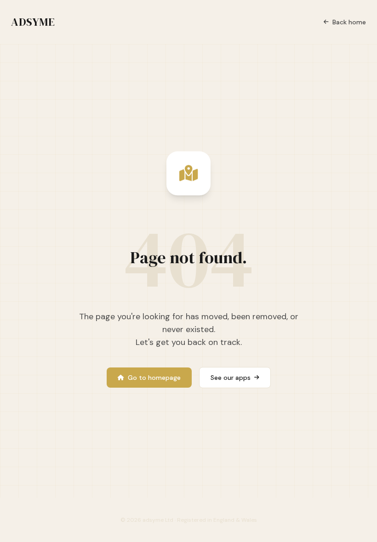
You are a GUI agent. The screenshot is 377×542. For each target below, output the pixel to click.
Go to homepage (154, 377)
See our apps (231, 377)
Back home (349, 22)
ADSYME (33, 22)
